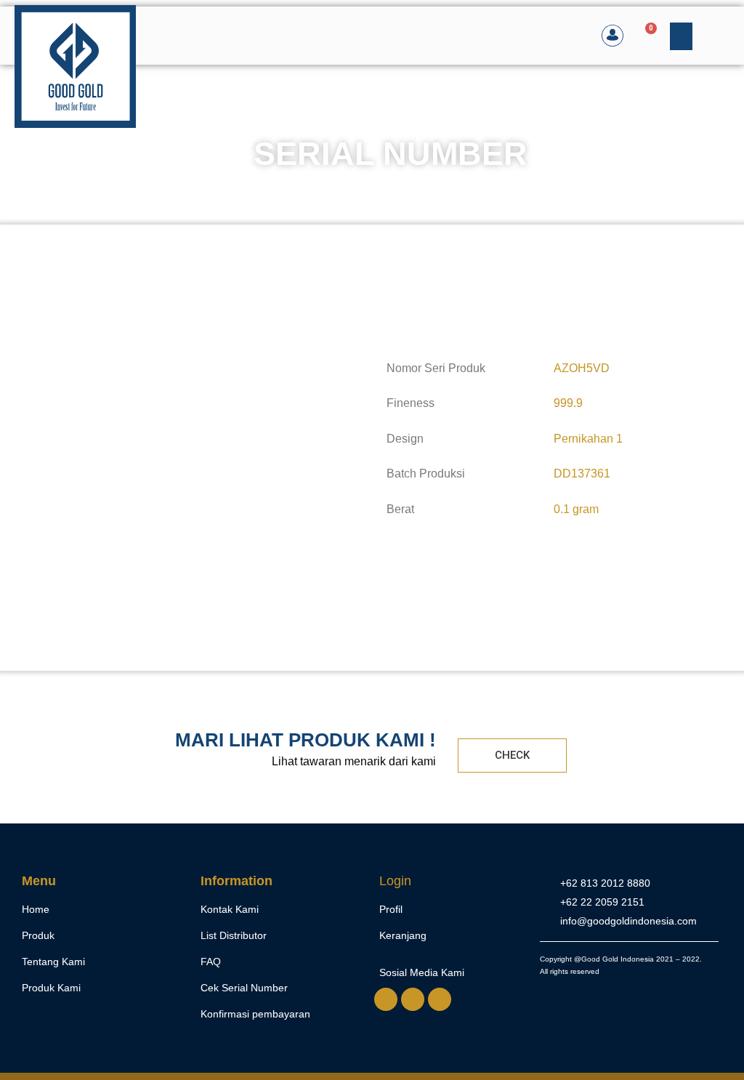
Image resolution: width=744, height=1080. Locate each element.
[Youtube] (439, 999)
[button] (681, 36)
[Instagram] (412, 999)
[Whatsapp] (385, 999)
